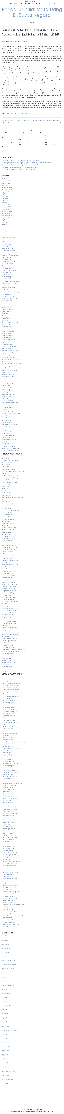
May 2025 (5, 198)
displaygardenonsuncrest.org (11, 651)
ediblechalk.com (7, 660)
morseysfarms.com (8, 645)
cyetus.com (5, 398)
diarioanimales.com (8, 519)
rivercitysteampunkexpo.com (12, 857)
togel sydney (6, 1067)
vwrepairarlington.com (10, 679)
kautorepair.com (7, 534)
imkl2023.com (6, 437)
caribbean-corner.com (10, 852)
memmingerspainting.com (10, 346)
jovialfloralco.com (7, 368)
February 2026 (6, 181)
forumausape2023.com (9, 435)
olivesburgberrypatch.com (11, 787)
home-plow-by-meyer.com (11, 709)
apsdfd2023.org (6, 433)
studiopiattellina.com (8, 582)
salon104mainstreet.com (9, 567)
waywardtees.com (7, 248)
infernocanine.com (8, 818)
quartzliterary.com (7, 578)
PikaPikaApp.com (7, 290)
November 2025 (7, 187)
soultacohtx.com (7, 667)
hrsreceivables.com (8, 335)
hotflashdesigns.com (8, 355)
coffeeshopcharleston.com (10, 565)
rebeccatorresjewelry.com (10, 322)
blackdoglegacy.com (9, 713)
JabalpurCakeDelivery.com (10, 283)
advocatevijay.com (7, 405)
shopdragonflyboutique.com (10, 634)
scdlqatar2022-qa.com (8, 467)
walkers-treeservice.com (10, 809)
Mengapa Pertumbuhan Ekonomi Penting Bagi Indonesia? (20, 167)
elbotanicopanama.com (9, 528)
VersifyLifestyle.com (8, 296)
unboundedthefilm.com (9, 242)
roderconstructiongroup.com (11, 510)
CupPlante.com (6, 311)
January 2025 (6, 207)
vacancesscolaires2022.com (10, 450)
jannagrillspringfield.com (9, 584)
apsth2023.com (6, 442)
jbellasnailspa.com (7, 612)
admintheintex (23, 41)
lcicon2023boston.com (9, 446)
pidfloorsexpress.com (8, 251)
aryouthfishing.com (9, 755)
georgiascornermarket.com (10, 556)
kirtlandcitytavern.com (10, 863)
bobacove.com (6, 625)
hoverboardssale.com (8, 261)
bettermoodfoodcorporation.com (12, 255)
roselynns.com (6, 272)
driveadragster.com (9, 700)
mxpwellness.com (8, 816)
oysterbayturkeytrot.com (10, 781)
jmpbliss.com (6, 324)
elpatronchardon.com (8, 588)
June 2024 (5, 222)
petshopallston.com (9, 735)
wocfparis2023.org (7, 462)
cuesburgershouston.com (11, 690)
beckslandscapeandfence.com (12, 683)
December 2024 (6, 209)
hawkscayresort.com (8, 515)
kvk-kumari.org (7, 918)
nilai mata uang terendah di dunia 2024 (25, 113)
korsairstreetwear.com (10, 733)
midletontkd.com (8, 844)
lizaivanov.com (7, 705)
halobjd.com (5, 285)
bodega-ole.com (8, 889)
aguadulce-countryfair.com (10, 601)
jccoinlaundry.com (7, 532)
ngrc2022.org (6, 390)
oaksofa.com (6, 664)
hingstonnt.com (7, 257)
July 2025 (4, 194)
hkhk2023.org (6, 429)
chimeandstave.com (9, 720)
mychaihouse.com (7, 615)
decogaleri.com (6, 521)
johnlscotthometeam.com (10, 370)
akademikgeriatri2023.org (10, 475)
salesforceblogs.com (8, 277)
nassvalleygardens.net (10, 898)
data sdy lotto (6, 1063)
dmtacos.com (7, 694)
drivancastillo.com (8, 839)
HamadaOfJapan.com (8, 294)
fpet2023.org (6, 385)
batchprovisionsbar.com (9, 638)
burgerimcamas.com (9, 926)
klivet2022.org (6, 491)
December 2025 (6, 185)
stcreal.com (5, 316)
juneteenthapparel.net (10, 911)
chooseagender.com (8, 259)
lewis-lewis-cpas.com (8, 394)
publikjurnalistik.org (9, 909)
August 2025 (6, 192)
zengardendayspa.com (10, 768)
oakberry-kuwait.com (8, 575)
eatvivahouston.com (9, 716)
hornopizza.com (8, 698)
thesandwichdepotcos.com (10, 351)
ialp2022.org (5, 489)
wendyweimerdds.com (8, 331)
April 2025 (5, 200)
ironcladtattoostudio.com (11, 772)
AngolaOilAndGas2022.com (10, 422)
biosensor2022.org (8, 486)
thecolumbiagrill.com (8, 469)
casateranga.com (8, 805)
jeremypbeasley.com (8, 348)
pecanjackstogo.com (9, 766)
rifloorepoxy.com (8, 796)
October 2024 (6, 213)
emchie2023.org (7, 480)
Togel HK (4, 936)
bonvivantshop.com (8, 309)
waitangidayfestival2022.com (11, 448)
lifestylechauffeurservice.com (11, 359)
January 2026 (6, 183)
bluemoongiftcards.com (10, 855)
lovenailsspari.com (7, 573)
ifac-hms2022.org (7, 493)
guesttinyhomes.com (9, 707)
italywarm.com (7, 913)
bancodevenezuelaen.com (10, 253)
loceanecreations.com (9, 870)
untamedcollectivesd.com (10, 813)
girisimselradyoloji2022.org (10, 482)
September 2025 (7, 189)
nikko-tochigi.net (8, 850)
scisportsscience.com (9, 922)
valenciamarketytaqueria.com (12, 748)
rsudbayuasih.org (8, 907)
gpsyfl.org (5, 671)
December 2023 (6, 224)
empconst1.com (6, 337)
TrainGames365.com (8, 279)
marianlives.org (6, 246)
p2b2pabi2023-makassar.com (11, 460)
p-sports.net (7, 731)
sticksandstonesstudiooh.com (12, 807)
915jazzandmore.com (8, 599)
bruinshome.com (8, 774)
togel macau (6, 1055)
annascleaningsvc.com (10, 776)
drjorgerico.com (7, 327)
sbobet (20, 79)
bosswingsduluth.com (8, 606)
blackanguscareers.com (10, 885)
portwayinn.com (8, 826)
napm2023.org (6, 431)
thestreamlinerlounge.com (11, 892)
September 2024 (7, 216)
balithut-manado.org (8, 411)
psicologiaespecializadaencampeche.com (15, 692)
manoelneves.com (7, 268)
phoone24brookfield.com (9, 628)
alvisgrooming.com (8, 617)
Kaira (33, 1109)
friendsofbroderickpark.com (10, 580)
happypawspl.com (7, 552)
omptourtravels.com (9, 902)
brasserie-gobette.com (9, 641)
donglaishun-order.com (9, 591)
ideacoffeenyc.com (7, 541)
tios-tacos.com (7, 759)
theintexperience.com (8, 240)
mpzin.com (5, 314)
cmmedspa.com (7, 842)
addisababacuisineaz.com (11, 924)
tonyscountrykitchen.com (9, 610)
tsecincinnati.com (7, 508)
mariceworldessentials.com (10, 595)
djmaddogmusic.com (9, 829)
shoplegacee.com (7, 307)
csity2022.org (6, 502)
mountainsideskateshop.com (12, 861)
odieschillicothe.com (8, 543)
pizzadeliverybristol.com (9, 547)
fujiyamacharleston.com (9, 586)
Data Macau (5, 1059)
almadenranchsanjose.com (10, 403)
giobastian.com (7, 792)
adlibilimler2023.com (8, 407)
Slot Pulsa (5, 940)
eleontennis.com (7, 396)
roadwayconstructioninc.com (11, 632)
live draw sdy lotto (7, 1079)
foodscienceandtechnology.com (12, 920)
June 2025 (5, 196)
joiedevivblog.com (8, 874)
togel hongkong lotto (8, 1071)
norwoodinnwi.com (9, 881)
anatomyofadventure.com (11, 837)
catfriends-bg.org (7, 244)
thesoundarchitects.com (10, 831)
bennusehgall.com (7, 506)
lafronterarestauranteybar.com (12, 783)
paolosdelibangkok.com (9, 623)
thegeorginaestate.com (9, 619)
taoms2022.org (6, 495)
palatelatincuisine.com (10, 711)
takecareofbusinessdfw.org (10, 292)
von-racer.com (6, 562)
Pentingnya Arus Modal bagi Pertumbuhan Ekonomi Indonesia (21, 160)
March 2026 (5, 179)
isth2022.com (6, 458)
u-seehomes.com (7, 372)
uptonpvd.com (7, 800)
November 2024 (7, 211)
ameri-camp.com (7, 333)
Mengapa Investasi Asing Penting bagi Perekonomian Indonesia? (22, 165)
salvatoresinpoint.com (9, 366)
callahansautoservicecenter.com (12, 554)
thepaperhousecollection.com (12, 820)
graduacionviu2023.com (10, 763)
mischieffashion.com (8, 377)
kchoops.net (7, 859)
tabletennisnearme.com (9, 662)
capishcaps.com (6, 669)
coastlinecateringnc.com (10, 687)
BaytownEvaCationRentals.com (11, 281)
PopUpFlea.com (6, 318)
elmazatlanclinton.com (9, 538)
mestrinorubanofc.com (10, 894)
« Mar (3, 151)
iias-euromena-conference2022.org (13, 497)
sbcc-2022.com (6, 420)
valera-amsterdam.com (10, 876)
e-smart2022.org (7, 387)
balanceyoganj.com (8, 274)
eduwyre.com (6, 379)
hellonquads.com (7, 517)
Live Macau (5, 1051)
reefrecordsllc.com (8, 750)
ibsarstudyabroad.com (9, 504)
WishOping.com (6, 305)
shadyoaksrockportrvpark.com (11, 530)
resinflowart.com (8, 729)
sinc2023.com (6, 465)
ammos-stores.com (9, 868)
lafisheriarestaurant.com (9, 597)
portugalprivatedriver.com (10, 560)
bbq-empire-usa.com (8, 654)
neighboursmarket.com (10, 883)
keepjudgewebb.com (9, 835)
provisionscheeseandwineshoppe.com (13, 471)
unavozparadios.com (8, 523)
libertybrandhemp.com (10, 879)
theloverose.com (8, 724)
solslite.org (6, 824)
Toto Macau (5, 944)
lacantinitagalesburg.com (9, 545)
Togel (50, 3)
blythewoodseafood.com (9, 621)
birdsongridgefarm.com (10, 872)
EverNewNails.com (7, 361)
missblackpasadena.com (10, 744)
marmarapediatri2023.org (10, 478)
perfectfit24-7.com (7, 558)
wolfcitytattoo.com (8, 779)
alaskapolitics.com (7, 264)
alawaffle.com (7, 753)
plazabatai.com (6, 512)
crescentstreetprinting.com (11, 696)
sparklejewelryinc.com (10, 770)
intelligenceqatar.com (8, 288)
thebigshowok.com (9, 718)
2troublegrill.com (8, 803)
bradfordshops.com (8, 400)
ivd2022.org (5, 499)
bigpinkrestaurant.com (9, 342)
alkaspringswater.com (8, 569)
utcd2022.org (6, 484)
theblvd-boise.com (7, 383)
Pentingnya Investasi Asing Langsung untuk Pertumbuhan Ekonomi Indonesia (26, 163)
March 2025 (5, 203)
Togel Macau (6, 948)
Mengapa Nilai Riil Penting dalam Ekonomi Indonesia (18, 169)
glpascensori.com (8, 794)
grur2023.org (6, 427)
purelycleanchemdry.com (9, 303)
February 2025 (6, 205)
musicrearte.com (7, 643)
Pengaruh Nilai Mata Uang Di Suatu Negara (34, 3)
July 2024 (4, 220)
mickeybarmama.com (8, 630)
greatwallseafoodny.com (10, 722)
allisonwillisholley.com (10, 822)
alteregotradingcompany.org (11, 414)
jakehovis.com (6, 604)
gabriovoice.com (8, 726)
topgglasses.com (8, 740)
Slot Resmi (5, 1014)
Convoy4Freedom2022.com (10, 424)
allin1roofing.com (8, 833)
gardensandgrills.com (9, 846)
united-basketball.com (10, 757)
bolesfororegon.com (9, 887)
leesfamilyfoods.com (8, 392)
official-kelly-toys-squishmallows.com (13, 649)
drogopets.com (6, 658)
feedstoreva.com (7, 656)
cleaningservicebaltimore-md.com (13, 681)
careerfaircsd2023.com (9, 440)
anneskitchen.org (8, 746)
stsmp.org (5, 266)
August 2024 (6, 218)
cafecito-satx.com (8, 761)
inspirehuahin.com (7, 344)
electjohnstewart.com (9, 900)
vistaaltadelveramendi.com (11, 685)
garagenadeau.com (8, 357)
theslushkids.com (8, 789)
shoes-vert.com (6, 525)
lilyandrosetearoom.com (10, 785)
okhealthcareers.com (8, 238)
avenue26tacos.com (9, 737)
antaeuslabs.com (7, 301)
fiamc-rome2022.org (8, 593)
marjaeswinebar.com (8, 536)
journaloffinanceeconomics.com (13, 915)
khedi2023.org (6, 473)
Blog (47, 3)
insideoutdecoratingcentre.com (11, 364)
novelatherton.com (9, 896)
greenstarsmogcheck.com (10, 549)
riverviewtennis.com (8, 647)
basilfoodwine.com (8, 848)
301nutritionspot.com (9, 866)
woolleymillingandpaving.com (12, 798)
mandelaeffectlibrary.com (9, 270)
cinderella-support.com (9, 340)
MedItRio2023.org (7, 444)
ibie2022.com (6, 418)
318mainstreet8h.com (8, 571)
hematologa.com (8, 703)
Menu (32, 22)
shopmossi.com (8, 811)
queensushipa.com (7, 329)
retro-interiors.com (8, 381)
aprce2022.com (6, 416)
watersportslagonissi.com (10, 374)
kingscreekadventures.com (10, 298)
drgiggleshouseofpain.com (10, 353)
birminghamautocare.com (10, 608)
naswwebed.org (7, 409)
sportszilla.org (6, 636)
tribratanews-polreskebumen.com (13, 905)
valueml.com (5, 320)
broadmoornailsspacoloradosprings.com (15, 742)
